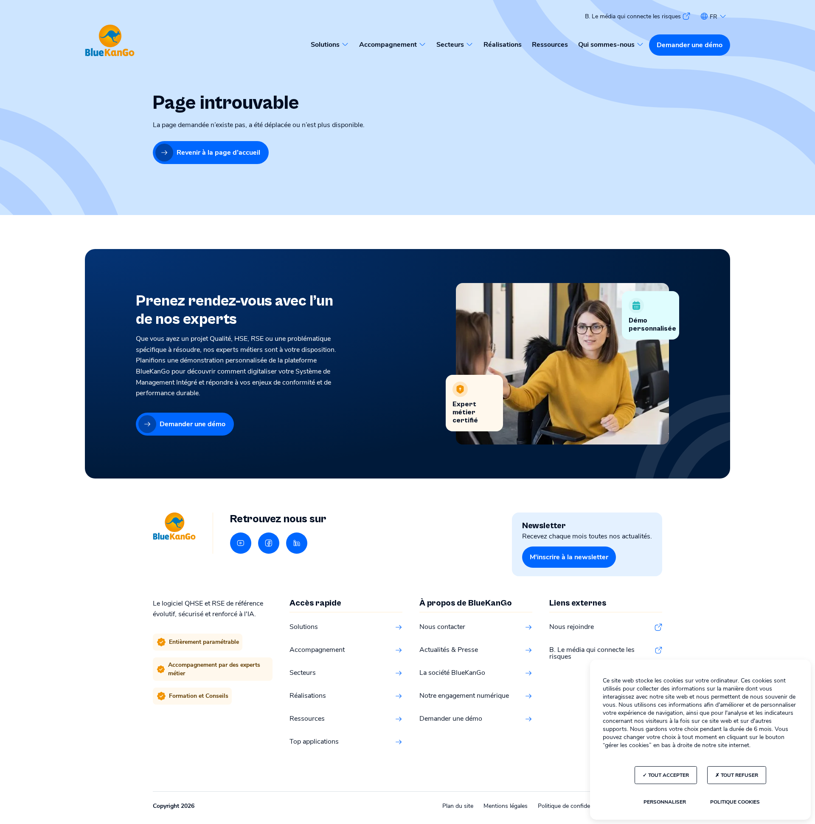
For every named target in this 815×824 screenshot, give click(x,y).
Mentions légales (505, 806)
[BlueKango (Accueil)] (110, 41)
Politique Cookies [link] (735, 802)
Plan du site (457, 806)
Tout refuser (738, 775)
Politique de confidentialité (572, 806)
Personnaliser (665, 802)
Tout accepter (668, 775)
